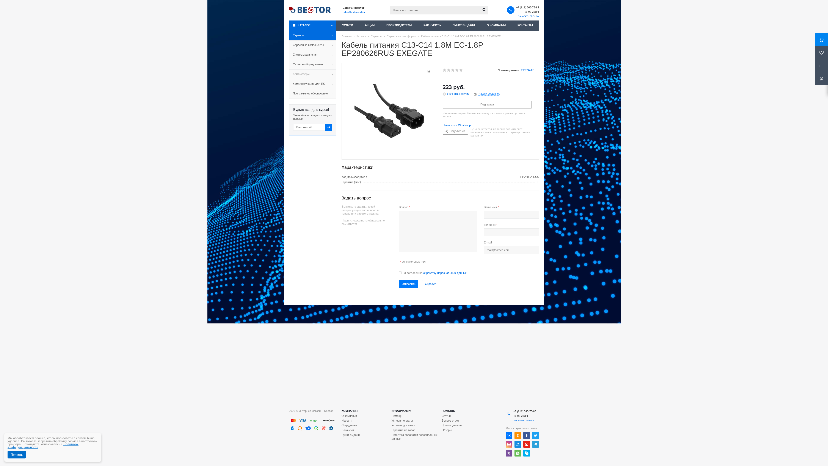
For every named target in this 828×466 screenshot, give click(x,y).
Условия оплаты (402, 420)
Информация (402, 411)
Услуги (347, 25)
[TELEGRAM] (535, 444)
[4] (457, 70)
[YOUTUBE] (526, 444)
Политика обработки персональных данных (415, 436)
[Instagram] (509, 444)
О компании (496, 25)
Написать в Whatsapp (457, 125)
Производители (399, 25)
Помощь (448, 411)
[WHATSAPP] (517, 453)
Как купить (432, 25)
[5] (461, 70)
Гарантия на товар (403, 430)
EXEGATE (527, 70)
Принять (17, 454)
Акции (370, 25)
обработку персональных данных (445, 273)
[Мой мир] (517, 444)
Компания (350, 411)
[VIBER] (509, 453)
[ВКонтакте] (509, 435)
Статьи (446, 415)
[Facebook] (526, 435)
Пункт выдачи (464, 25)
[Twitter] (535, 435)
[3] (453, 70)
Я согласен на (435, 273)
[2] (449, 70)
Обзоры (447, 430)
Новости (347, 420)
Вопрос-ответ (450, 420)
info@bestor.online (354, 12)
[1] (445, 70)
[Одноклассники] (517, 435)
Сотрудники (349, 425)
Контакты (525, 25)
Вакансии (348, 430)
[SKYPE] (526, 453)
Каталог (304, 25)
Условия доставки (403, 425)
